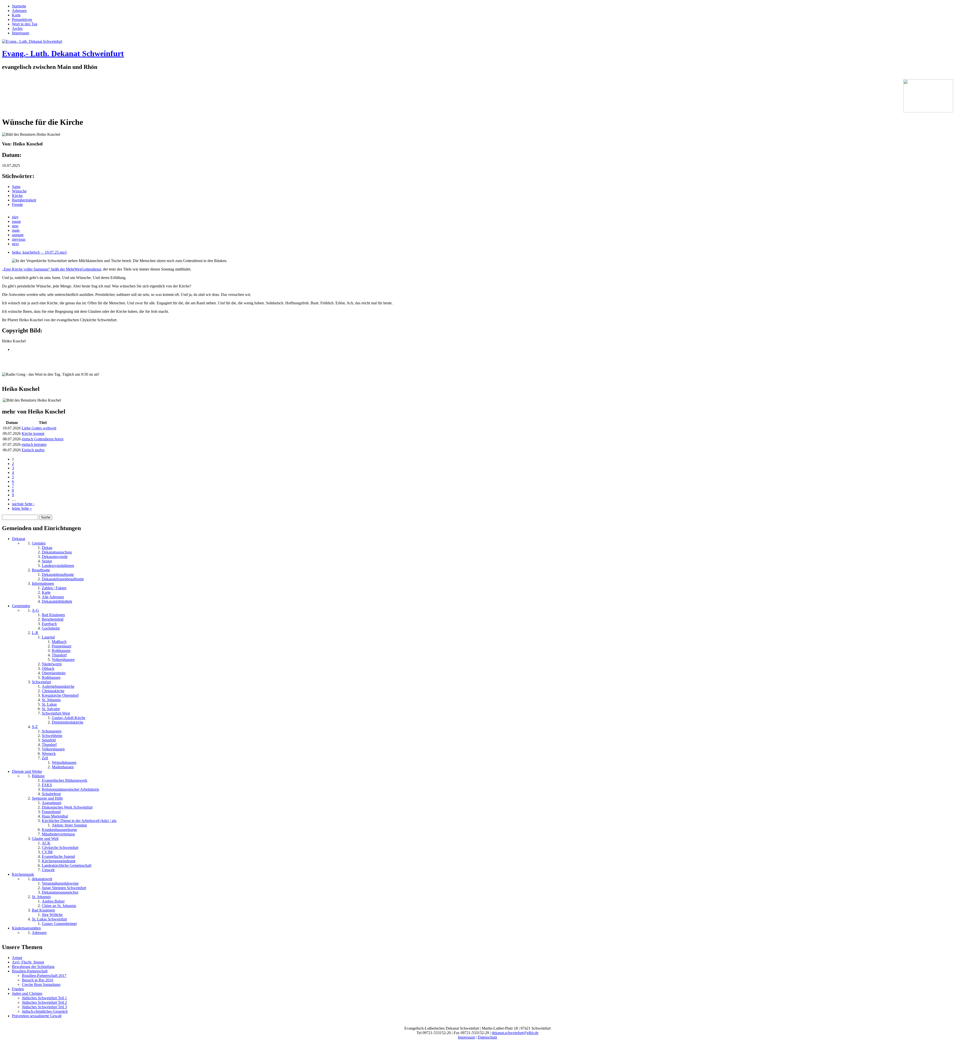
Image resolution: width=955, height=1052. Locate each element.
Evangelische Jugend (58, 856)
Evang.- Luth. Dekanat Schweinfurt (63, 53)
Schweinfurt (41, 682)
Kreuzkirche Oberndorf (60, 695)
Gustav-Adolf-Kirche (68, 718)
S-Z (35, 727)
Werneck (49, 753)
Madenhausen (63, 767)
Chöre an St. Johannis (59, 906)
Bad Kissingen (53, 615)
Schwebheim (52, 735)
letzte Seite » (22, 508)
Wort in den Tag (24, 24)
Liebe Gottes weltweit (39, 428)
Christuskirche (53, 691)
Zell (45, 758)
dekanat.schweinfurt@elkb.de (515, 1033)
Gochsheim (51, 628)
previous (18, 239)
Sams (16, 186)
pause (16, 221)
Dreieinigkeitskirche (67, 722)
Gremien (39, 543)
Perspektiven (22, 19)
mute (16, 230)
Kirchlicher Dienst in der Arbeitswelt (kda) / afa (79, 821)
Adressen (19, 10)
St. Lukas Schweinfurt (49, 919)
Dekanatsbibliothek (57, 601)
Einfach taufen (33, 450)
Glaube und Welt (45, 838)
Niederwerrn (52, 664)
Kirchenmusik (23, 874)
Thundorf (59, 655)
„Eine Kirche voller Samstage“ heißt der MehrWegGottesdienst (51, 269)
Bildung (38, 776)
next (15, 244)
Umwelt (48, 870)
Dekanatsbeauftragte (58, 574)
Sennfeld (49, 740)
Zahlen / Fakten (54, 588)
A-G (35, 610)
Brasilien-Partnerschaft (30, 971)
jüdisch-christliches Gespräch (45, 1011)
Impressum (20, 33)
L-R (35, 633)
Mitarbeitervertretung (58, 834)
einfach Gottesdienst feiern (42, 439)
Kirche (17, 195)
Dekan (47, 548)
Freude (17, 204)
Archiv (17, 28)
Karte (16, 15)
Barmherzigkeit (24, 200)
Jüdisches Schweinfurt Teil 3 (44, 1007)
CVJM (47, 852)
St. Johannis (51, 700)
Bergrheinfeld (52, 619)
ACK (46, 843)
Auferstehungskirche (58, 686)
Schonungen (51, 731)
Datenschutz (487, 1037)
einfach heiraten (34, 444)
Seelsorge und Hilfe (47, 798)
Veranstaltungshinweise (60, 883)
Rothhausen (61, 650)
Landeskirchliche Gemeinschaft (66, 865)
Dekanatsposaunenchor (60, 892)
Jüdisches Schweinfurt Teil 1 (44, 998)
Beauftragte (41, 570)
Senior (47, 561)
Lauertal (48, 637)
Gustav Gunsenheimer (59, 923)
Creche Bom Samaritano (41, 984)
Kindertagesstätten (26, 928)
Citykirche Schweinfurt (60, 847)
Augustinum (51, 803)
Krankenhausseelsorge (59, 829)
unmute (18, 235)
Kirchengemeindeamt (58, 861)
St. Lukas (49, 704)
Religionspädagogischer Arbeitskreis (70, 789)
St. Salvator (51, 709)
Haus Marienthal (55, 816)
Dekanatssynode (55, 556)
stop (15, 226)
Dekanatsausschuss (57, 552)
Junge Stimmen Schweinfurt (64, 888)
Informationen (43, 583)
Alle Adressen (53, 597)
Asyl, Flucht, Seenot (28, 962)
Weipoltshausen (64, 762)
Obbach (48, 668)
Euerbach (49, 624)
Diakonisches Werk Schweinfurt (67, 807)
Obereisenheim (53, 673)
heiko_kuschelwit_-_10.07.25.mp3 (39, 252)
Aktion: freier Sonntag (69, 825)
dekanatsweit (42, 879)
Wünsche (19, 191)
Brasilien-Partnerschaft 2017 (44, 975)
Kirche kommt (33, 433)
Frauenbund (51, 812)
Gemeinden (21, 606)
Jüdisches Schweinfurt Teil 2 (44, 1002)
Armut (17, 958)
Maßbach (59, 642)
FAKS (47, 785)
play (15, 217)
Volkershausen (63, 659)
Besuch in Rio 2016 (37, 980)
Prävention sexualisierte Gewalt (36, 1016)
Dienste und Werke (27, 771)
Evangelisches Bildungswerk (64, 780)
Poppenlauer (61, 646)
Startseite (19, 6)
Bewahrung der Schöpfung (33, 966)
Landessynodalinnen (58, 565)
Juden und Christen (27, 993)
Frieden (18, 989)
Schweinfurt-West (56, 713)
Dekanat (18, 539)
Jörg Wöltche (52, 915)
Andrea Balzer (53, 901)
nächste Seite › (23, 504)
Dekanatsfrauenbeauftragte (63, 579)
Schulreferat (51, 794)
